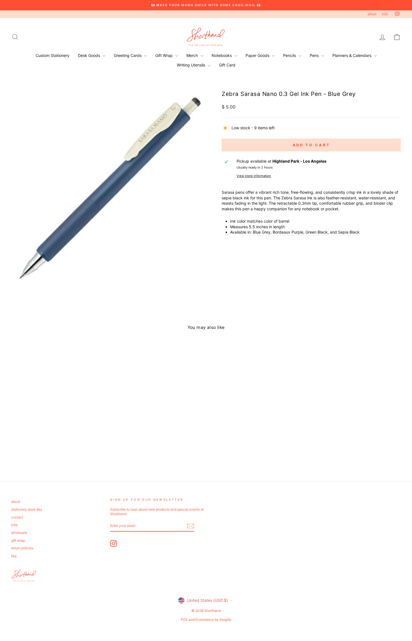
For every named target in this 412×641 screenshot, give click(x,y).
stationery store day (26, 509)
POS (184, 619)
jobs (14, 525)
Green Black (316, 232)
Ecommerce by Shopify (213, 619)
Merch (192, 55)
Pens (315, 55)
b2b (385, 14)
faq (13, 556)
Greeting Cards (128, 55)
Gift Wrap (164, 55)
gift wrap (18, 540)
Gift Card (227, 65)
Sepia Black (349, 232)
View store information (254, 176)
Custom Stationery (53, 55)
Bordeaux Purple (288, 232)
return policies (22, 548)
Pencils (290, 55)
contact (17, 517)
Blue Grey (261, 232)
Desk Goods (89, 55)
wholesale (19, 533)
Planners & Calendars (352, 55)
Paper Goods (258, 55)
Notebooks (222, 55)
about (371, 14)
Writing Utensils (191, 65)
